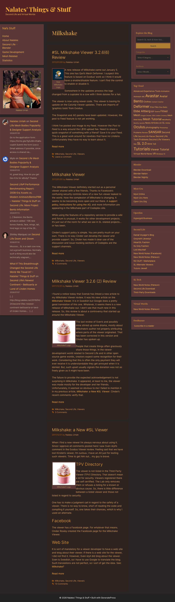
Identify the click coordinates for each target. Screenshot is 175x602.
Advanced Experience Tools (147, 91)
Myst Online (139, 194)
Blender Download (142, 170)
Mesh (169, 115)
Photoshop (164, 128)
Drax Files (154, 107)
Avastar (152, 95)
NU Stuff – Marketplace (144, 261)
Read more (58, 146)
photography (152, 127)
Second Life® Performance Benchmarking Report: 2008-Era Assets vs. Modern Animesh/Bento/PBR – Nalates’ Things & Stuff (25, 192)
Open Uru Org (140, 201)
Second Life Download (144, 288)
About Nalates (10, 40)
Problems (138, 132)
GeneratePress (108, 597)
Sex (135, 144)
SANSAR (154, 132)
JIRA (153, 115)
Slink (149, 144)
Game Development (13, 52)
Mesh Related (10, 56)
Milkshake (59, 154)
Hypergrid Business (143, 218)
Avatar (164, 96)
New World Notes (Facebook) (147, 253)
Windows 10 (160, 154)
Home (5, 36)
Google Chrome (146, 115)
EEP (152, 111)
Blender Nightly (141, 177)
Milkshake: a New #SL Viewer (93, 391)
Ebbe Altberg (142, 111)
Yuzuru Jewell (140, 268)
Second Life (70, 154)
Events (157, 111)
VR (154, 153)
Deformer (141, 106)
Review (145, 132)
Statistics (7, 60)
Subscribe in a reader (144, 326)
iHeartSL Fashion (142, 242)
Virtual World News (143, 153)
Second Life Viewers (159, 139)
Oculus (139, 127)
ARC (143, 97)
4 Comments (61, 263)
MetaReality (166, 120)
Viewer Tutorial (160, 149)
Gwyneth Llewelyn (142, 238)
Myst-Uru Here (141, 198)
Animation (165, 91)
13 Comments (61, 584)
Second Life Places (146, 136)
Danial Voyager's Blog (144, 235)
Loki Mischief (140, 250)
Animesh (137, 96)
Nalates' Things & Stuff (38, 9)
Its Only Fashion (141, 246)
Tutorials (142, 149)
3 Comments (61, 412)
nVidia (167, 123)
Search (153, 45)
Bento (138, 101)
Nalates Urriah (18, 121)
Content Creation (157, 102)
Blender (6, 47)
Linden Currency (161, 115)
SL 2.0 (142, 143)
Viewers (81, 154)
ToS (154, 144)
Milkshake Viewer (68, 174)
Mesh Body (138, 120)
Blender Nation (141, 173)
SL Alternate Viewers (143, 264)
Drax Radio (163, 107)
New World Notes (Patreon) (146, 257)
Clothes (147, 101)
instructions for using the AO (75, 204)
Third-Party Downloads (144, 292)
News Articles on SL (155, 123)
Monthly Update (139, 123)
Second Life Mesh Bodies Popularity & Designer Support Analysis (25, 125)
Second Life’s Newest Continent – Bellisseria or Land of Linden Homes (23, 284)
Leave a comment (63, 157)
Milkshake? (58, 566)
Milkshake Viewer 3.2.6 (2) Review (84, 281)
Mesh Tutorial (152, 119)
